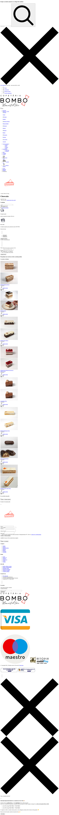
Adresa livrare (3, 531)
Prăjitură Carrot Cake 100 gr (5, 488)
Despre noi (5, 557)
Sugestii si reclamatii (6, 569)
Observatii (2, 533)
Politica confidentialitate (7, 567)
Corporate (7, 151)
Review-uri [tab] (5, 236)
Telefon (1, 528)
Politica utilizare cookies (7, 566)
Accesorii (4, 552)
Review (1, 250)
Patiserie (4, 549)
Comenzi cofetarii (6, 571)
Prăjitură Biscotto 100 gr (4, 284)
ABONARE (3, 591)
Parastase (4, 551)
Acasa (4, 556)
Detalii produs (5, 288)
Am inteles (6, 541)
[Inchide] (29, 735)
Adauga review (3, 254)
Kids (6, 146)
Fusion (6, 145)
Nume (1, 526)
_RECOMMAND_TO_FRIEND (6, 251)
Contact (4, 154)
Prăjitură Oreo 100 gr (4, 340)
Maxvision (21, 665)
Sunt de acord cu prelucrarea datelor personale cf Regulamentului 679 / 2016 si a (21, 534)
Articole (4, 558)
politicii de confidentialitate (36, 534)
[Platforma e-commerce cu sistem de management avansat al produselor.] (14, 106)
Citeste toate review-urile (11, 200)
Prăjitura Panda (3, 310)
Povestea (4, 110)
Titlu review (2, 247)
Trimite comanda (7, 535)
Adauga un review (4, 238)
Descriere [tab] (4, 235)
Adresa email (2, 527)
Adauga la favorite (4, 207)
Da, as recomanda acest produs (7, 252)
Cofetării (4, 153)
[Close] (0, 504)
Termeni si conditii (6, 570)
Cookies (6, 147)
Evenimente (5, 149)
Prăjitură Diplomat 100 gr (5, 430)
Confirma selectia (7, 499)
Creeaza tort (5, 559)
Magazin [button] (6, 111)
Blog (4, 152)
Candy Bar (7, 150)
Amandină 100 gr (3, 401)
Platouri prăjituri (6, 548)
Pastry (6, 148)
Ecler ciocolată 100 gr (4, 458)
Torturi (4, 545)
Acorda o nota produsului (5, 239)
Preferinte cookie (6, 568)
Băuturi (4, 550)
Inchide (2, 499)
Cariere (4, 560)
